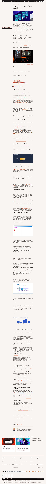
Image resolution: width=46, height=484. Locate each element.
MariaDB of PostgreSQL (16, 124)
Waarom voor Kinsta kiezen (40, 463)
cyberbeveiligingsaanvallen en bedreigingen (24, 380)
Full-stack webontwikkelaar (16, 79)
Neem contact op (39, 461)
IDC (32, 294)
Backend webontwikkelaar (16, 78)
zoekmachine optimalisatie (18, 102)
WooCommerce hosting (15, 464)
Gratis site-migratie (22, 458)
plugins (14, 185)
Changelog (31, 461)
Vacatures (38, 460)
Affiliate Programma (22, 460)
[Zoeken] (34, 1)
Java (31, 132)
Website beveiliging (40, 440)
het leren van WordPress (26, 395)
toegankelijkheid (25, 102)
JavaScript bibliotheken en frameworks (22, 97)
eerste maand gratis (19, 424)
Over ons (38, 458)
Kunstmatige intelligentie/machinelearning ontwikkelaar (20, 83)
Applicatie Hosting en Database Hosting (23, 410)
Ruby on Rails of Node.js (16, 133)
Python (26, 28)
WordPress (16, 129)
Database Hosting (34, 471)
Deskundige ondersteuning (23, 461)
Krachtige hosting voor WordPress (6, 446)
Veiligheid (3, 461)
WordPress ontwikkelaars (16, 175)
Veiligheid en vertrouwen (40, 464)
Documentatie (32, 463)
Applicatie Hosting (28, 471)
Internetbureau (14, 458)
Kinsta (17, 428)
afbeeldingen (18, 100)
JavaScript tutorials (22, 393)
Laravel (21, 130)
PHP (17, 127)
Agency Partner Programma (23, 463)
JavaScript (18, 28)
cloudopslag (21, 248)
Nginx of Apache (24, 123)
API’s (13, 137)
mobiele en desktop (20, 93)
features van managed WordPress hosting (19, 169)
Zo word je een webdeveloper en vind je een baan (23, 446)
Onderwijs (13, 461)
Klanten (31, 460)
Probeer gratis (41, 1)
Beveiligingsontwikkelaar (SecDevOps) (18, 86)
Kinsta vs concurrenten (33, 464)
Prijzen (2, 458)
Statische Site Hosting (40, 471)
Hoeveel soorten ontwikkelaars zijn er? (6, 26)
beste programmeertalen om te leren (18, 392)
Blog (30, 458)
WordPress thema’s (28, 184)
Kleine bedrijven (14, 463)
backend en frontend (20, 126)
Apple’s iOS (30, 200)
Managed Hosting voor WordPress (6, 460)
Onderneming (14, 460)
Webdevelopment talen (16, 4)
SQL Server (28, 39)
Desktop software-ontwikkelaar (17, 81)
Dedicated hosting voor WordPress (6, 464)
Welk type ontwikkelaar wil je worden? (6, 27)
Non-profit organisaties (15, 467)
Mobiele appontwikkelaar (16, 80)
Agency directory (22, 464)
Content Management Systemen (35, 438)
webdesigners (25, 109)
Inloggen (37, 1)
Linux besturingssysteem (17, 123)
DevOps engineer (15, 85)
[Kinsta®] (4, 1)
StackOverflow (31, 164)
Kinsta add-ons (4, 463)
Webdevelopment (33, 440)
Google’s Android (15, 201)
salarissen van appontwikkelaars (26, 208)
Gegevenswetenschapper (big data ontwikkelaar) (19, 82)
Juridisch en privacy (39, 467)
